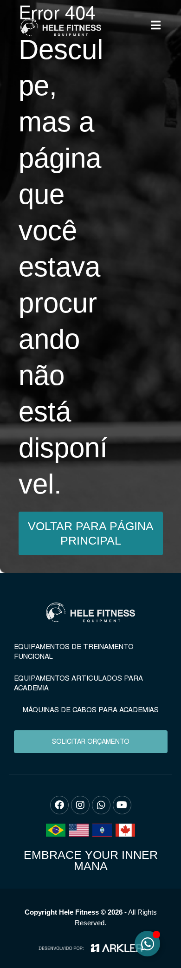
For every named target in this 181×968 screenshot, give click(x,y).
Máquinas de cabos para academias (91, 710)
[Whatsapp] (101, 805)
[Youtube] (122, 805)
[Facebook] (59, 805)
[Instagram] (80, 805)
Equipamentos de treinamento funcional (74, 651)
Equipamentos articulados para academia (78, 683)
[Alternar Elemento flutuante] (147, 943)
